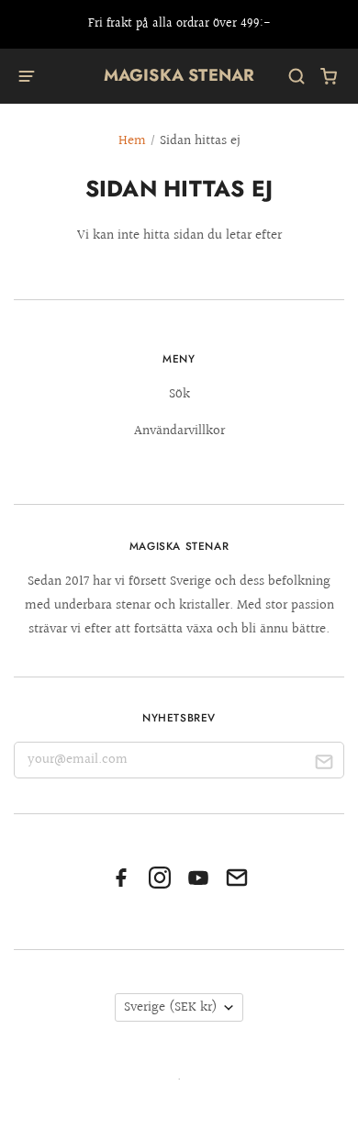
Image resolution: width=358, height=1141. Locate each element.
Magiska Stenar (179, 75)
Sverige (171, 1007)
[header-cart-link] (329, 76)
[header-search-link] (297, 76)
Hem (132, 140)
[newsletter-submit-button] (323, 764)
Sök (179, 394)
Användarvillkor (179, 431)
